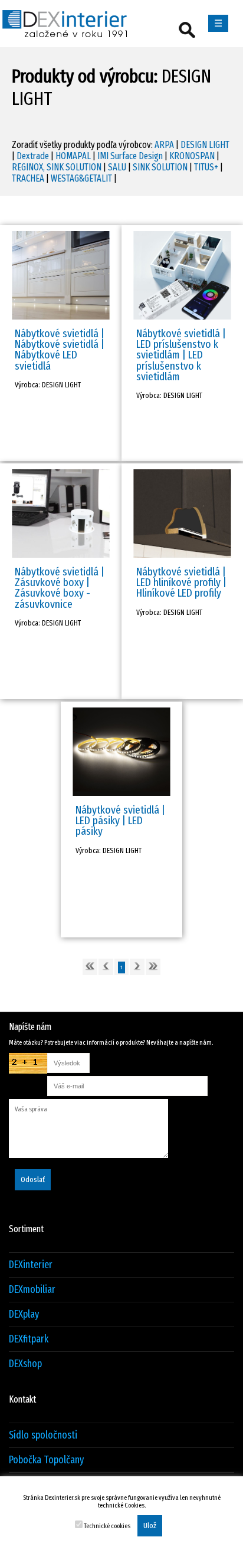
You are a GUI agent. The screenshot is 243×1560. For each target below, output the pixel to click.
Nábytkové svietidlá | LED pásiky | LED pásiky (120, 820)
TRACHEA (28, 178)
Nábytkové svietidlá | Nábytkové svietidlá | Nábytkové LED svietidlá (59, 350)
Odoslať (33, 1179)
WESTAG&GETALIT (81, 178)
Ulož (149, 1526)
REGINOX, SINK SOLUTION (56, 167)
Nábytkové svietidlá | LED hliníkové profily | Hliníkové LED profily (181, 582)
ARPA (164, 144)
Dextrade (33, 156)
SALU (117, 167)
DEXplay (24, 1314)
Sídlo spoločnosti (43, 1435)
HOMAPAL (73, 156)
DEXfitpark (28, 1339)
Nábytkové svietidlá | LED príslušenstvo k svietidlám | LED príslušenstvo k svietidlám (181, 355)
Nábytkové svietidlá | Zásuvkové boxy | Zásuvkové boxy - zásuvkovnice (59, 588)
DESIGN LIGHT (204, 144)
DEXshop (25, 1364)
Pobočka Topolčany (46, 1460)
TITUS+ (206, 167)
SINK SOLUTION (160, 167)
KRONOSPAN (192, 156)
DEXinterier (30, 1265)
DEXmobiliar (32, 1289)
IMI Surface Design (130, 156)
